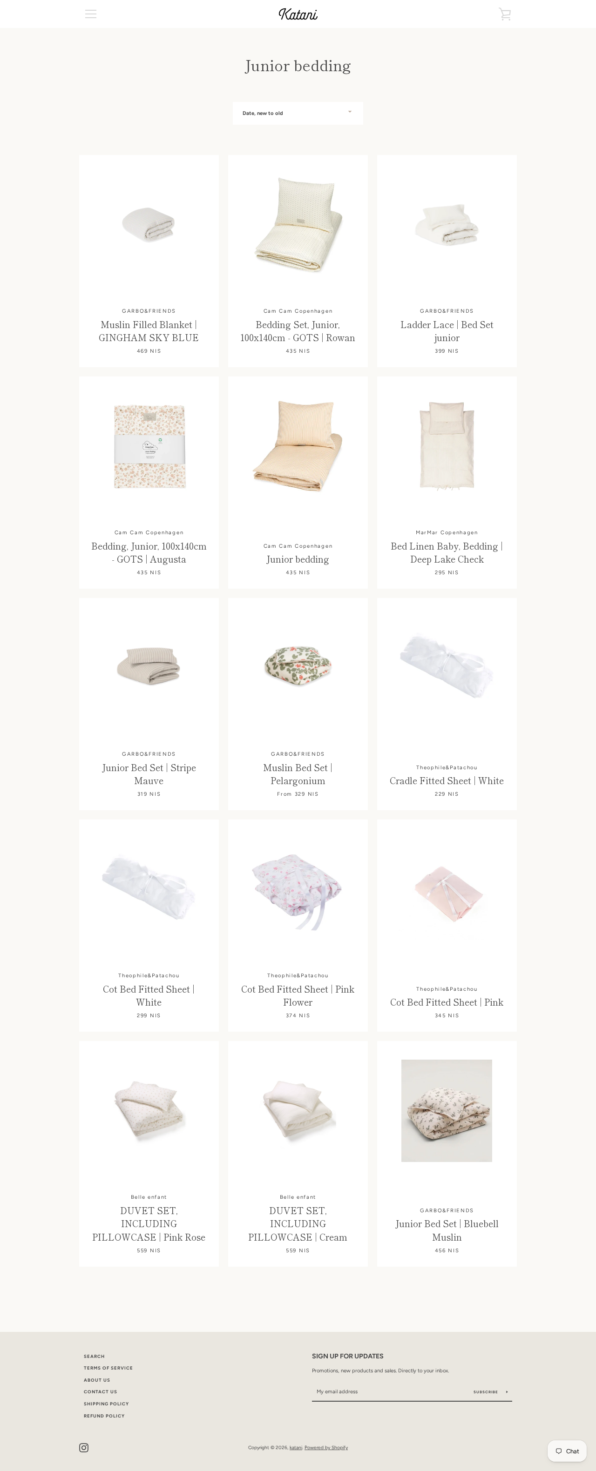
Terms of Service (108, 1367)
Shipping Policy (106, 1403)
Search (94, 1356)
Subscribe (487, 1392)
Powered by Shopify (326, 1447)
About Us (97, 1380)
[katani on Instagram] (83, 1447)
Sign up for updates (348, 1356)
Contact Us (100, 1391)
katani (296, 1447)
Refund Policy (104, 1415)
